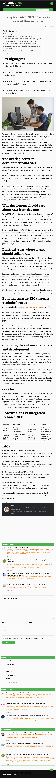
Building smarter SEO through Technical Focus (20, 43)
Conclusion (8, 48)
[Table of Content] (40, 31)
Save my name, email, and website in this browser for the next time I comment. (24, 638)
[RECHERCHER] (51, 9)
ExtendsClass (29, 773)
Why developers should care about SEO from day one (23, 39)
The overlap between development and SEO (20, 36)
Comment (5, 605)
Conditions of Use (10, 775)
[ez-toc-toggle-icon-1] (39, 31)
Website (4, 630)
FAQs (6, 53)
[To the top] (51, 769)
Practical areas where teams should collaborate (21, 41)
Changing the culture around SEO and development (22, 46)
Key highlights (9, 34)
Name (4, 622)
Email (31, 622)
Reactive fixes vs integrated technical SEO (19, 51)
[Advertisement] (28, 530)
